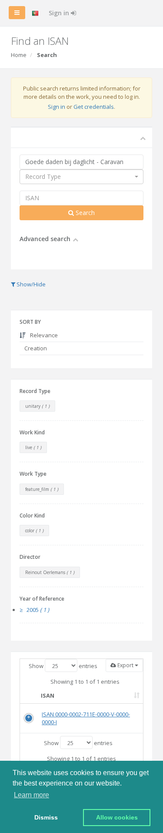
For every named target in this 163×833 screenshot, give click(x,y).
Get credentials (93, 107)
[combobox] (81, 176)
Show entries (63, 666)
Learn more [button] (31, 795)
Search (84, 212)
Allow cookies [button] (117, 817)
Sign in (60, 13)
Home (19, 55)
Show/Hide (30, 284)
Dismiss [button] (46, 817)
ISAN (47, 695)
